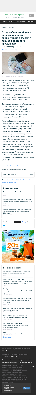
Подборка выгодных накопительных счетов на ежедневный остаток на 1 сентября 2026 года (17, 201)
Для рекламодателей (25, 362)
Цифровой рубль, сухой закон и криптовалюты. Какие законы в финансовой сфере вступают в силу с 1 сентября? (17, 281)
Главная (4, 27)
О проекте (5, 360)
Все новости (7, 337)
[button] (3, 16)
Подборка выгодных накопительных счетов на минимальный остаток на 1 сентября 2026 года (17, 211)
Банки (4, 21)
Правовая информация (9, 362)
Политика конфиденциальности (20, 360)
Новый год (13, 50)
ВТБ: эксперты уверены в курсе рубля (15, 333)
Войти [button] (32, 16)
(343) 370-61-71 (16, 356)
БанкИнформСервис (27, 180)
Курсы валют (22, 21)
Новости (12, 21)
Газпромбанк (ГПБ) (13, 180)
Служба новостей (12, 166)
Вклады (31, 21)
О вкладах (5, 50)
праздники (5, 182)
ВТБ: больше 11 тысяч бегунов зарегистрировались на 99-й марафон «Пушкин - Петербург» (15, 325)
